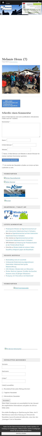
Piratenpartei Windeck (12, 229)
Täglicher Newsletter (10, 392)
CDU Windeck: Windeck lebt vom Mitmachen (19, 269)
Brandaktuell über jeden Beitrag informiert (17, 389)
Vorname (5, 364)
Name (4, 140)
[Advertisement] (21, 36)
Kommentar (6, 122)
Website (4, 149)
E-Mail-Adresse (7, 145)
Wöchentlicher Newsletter (12, 396)
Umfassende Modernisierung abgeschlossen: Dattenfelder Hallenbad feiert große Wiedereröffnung (20, 264)
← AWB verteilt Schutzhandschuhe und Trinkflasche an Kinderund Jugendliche (10, 103)
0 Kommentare (13, 62)
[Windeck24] (21, 10)
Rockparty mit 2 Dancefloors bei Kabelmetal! (19, 276)
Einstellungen (21, 433)
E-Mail (4, 378)
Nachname (5, 371)
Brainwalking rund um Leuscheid (16, 259)
